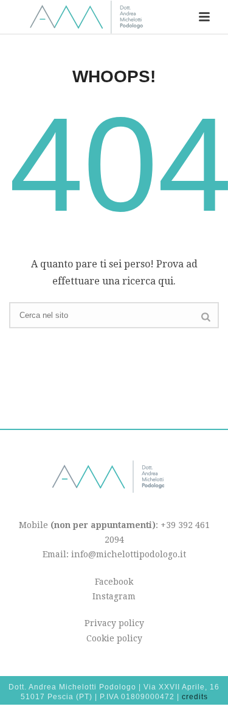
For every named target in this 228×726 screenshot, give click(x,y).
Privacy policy (114, 623)
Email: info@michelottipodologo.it (114, 554)
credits (195, 697)
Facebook (114, 582)
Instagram (114, 596)
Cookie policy (114, 638)
